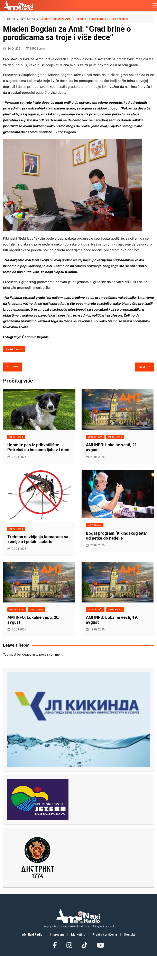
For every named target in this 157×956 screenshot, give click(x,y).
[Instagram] (69, 945)
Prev (15, 367)
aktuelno (16, 349)
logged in (28, 654)
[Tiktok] (84, 945)
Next (142, 367)
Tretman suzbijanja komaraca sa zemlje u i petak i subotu (37, 539)
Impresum (57, 934)
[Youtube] (100, 945)
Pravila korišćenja (105, 934)
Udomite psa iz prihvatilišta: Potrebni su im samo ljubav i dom (38, 447)
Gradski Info (95, 436)
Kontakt (129, 934)
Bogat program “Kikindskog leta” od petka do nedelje (117, 536)
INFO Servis (37, 48)
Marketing (78, 934)
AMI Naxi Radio (32, 934)
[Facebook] (54, 945)
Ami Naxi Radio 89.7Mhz (76, 926)
